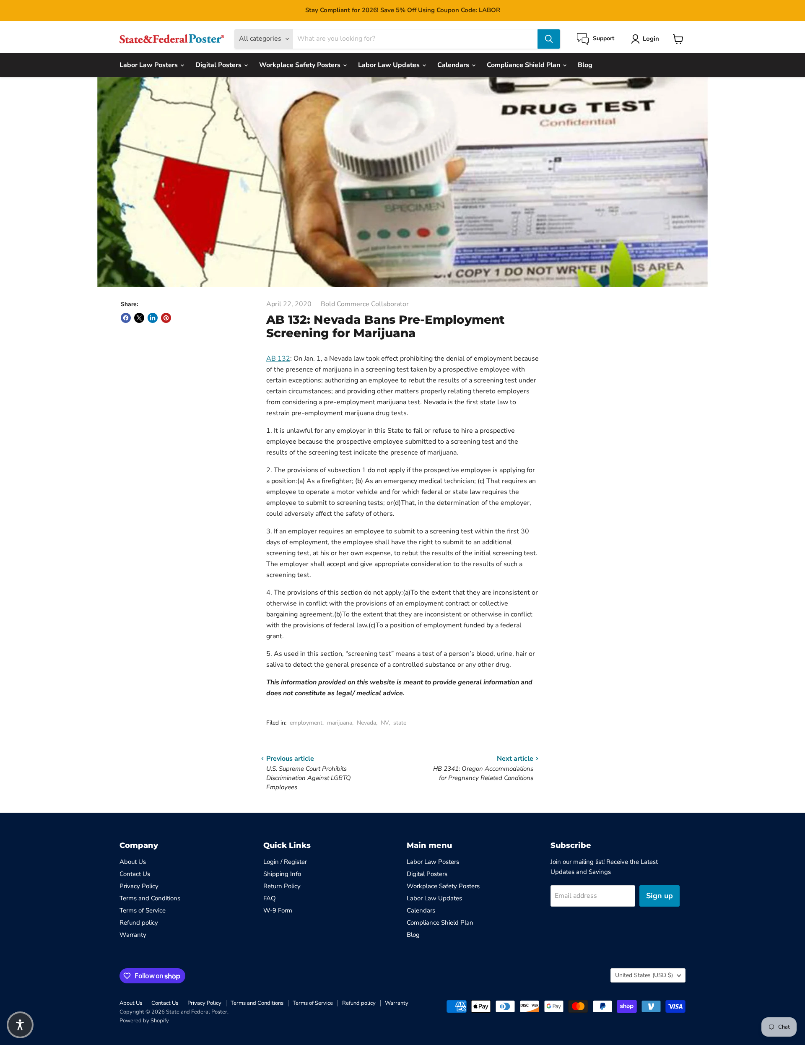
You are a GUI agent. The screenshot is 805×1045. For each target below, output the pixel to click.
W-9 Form (277, 910)
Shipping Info (282, 874)
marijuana (339, 723)
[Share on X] (139, 318)
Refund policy (138, 922)
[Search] (549, 39)
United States (644, 975)
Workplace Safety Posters (300, 65)
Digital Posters (219, 65)
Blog (585, 65)
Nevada (366, 723)
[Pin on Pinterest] (166, 318)
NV (385, 723)
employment (306, 723)
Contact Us (134, 874)
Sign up (659, 896)
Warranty (132, 935)
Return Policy (282, 886)
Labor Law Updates (389, 65)
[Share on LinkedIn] (153, 318)
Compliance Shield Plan (524, 65)
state (399, 723)
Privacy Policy (138, 886)
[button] (20, 1024)
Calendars (454, 65)
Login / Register (285, 862)
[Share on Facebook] (126, 318)
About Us (132, 862)
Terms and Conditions (149, 898)
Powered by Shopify (144, 1020)
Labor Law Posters (149, 65)
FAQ (269, 898)
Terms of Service (142, 910)
